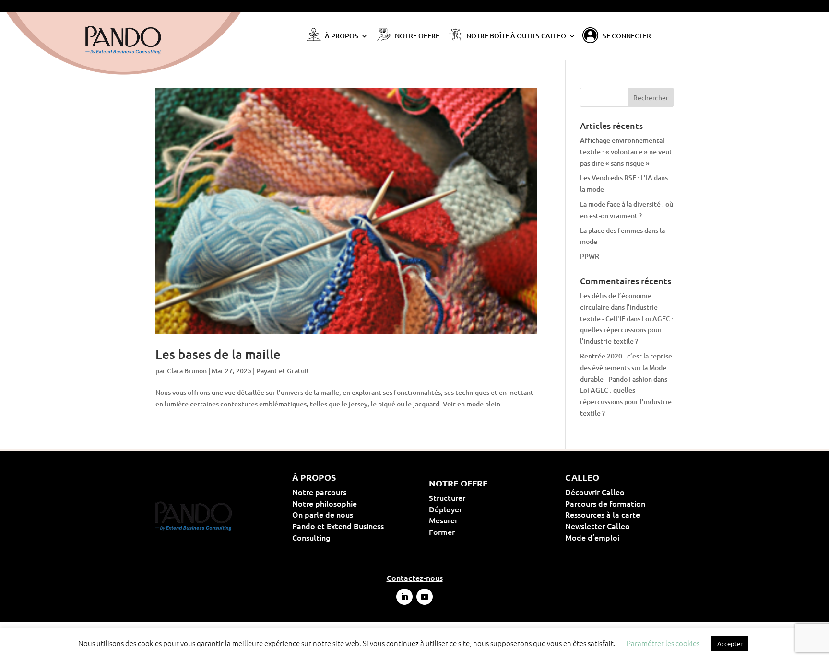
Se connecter (627, 36)
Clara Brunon (187, 370)
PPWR (589, 256)
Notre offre (417, 36)
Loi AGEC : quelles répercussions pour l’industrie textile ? (627, 330)
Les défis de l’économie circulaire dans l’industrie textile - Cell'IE (619, 307)
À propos (341, 36)
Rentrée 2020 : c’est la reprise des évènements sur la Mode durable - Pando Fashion (626, 367)
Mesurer (474, 520)
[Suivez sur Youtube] (424, 597)
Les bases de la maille (218, 354)
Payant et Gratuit (282, 370)
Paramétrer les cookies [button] (663, 643)
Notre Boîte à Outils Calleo (516, 36)
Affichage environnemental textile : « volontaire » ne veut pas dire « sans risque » (626, 152)
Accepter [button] (730, 643)
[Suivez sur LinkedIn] (404, 597)
